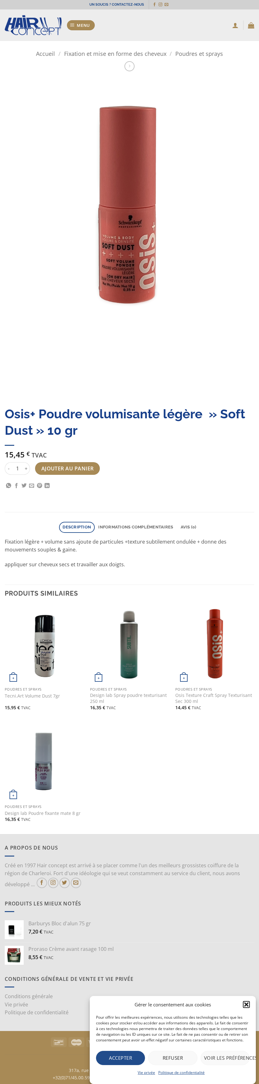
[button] (246, 1004)
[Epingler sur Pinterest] (39, 486)
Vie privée (146, 1072)
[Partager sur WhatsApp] (8, 486)
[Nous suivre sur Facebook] (154, 5)
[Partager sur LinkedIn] (47, 486)
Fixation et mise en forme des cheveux (115, 53)
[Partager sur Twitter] (24, 486)
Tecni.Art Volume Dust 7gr (32, 696)
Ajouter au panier (67, 468)
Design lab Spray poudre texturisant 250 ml (128, 698)
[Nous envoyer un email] (166, 5)
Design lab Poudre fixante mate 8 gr (43, 813)
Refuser (173, 1058)
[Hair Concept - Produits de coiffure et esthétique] (33, 25)
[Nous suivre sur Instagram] (160, 5)
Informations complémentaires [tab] (135, 527)
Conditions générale (29, 996)
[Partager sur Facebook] (16, 486)
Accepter (120, 1058)
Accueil (45, 53)
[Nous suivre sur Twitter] (64, 883)
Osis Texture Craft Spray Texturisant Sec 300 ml (213, 698)
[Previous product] (129, 66)
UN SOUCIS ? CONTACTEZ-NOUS (116, 5)
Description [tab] (77, 527)
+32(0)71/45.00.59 (71, 1078)
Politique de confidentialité (181, 1072)
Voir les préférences (227, 1058)
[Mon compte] (235, 25)
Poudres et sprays (199, 53)
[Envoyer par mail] (31, 486)
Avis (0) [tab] (188, 527)
